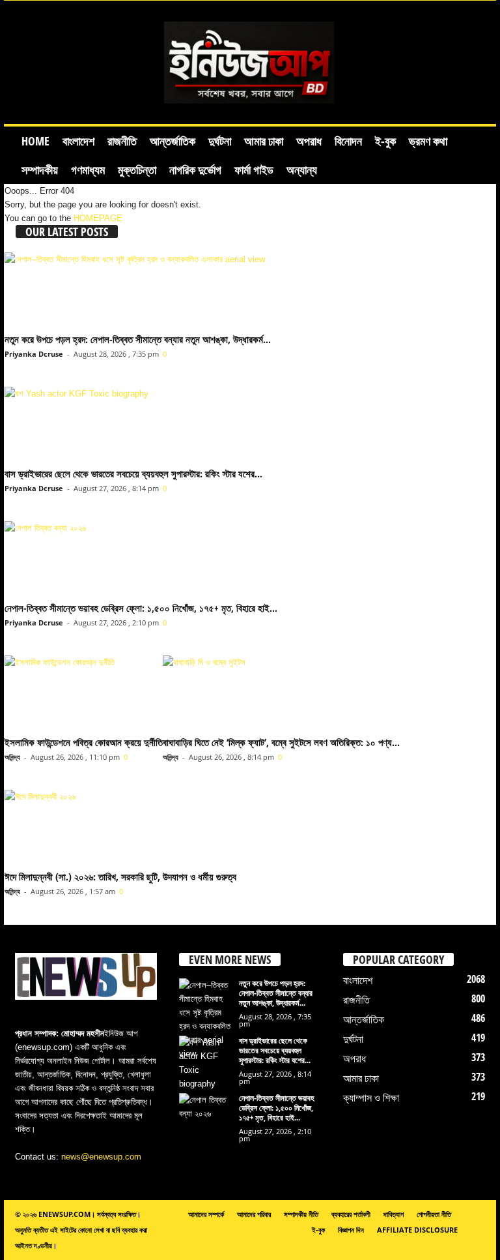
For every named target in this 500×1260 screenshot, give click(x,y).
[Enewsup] (250, 62)
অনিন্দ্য (12, 757)
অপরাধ (309, 141)
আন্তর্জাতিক (172, 141)
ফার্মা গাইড (253, 169)
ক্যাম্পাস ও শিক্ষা (371, 1097)
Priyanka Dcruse (34, 354)
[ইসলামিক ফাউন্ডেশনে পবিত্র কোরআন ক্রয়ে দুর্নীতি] (84, 693)
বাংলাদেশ (78, 141)
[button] (476, 155)
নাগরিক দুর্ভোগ (195, 169)
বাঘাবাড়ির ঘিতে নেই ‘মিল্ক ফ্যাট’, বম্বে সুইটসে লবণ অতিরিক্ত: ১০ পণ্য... (281, 742)
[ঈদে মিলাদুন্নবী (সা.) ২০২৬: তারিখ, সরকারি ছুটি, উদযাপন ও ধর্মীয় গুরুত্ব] (120, 827)
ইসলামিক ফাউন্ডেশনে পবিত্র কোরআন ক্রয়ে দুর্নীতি (84, 742)
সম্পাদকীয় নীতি (301, 1214)
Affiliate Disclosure (417, 1230)
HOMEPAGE (98, 218)
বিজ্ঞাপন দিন (351, 1230)
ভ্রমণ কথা (428, 141)
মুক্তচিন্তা (137, 169)
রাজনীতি (122, 141)
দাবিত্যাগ (393, 1214)
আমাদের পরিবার (254, 1214)
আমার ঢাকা (263, 141)
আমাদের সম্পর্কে (206, 1214)
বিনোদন (348, 141)
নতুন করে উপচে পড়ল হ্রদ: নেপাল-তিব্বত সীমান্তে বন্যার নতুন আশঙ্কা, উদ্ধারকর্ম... (138, 339)
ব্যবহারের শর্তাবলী (350, 1214)
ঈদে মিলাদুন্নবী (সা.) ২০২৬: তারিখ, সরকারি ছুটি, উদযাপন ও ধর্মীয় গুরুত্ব (120, 876)
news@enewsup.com (101, 1157)
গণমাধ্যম (88, 169)
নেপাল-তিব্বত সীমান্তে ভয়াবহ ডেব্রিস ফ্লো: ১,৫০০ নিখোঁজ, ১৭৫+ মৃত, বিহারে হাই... (141, 607)
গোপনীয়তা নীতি (434, 1214)
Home (35, 141)
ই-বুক (385, 141)
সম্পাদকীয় (39, 169)
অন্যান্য (301, 169)
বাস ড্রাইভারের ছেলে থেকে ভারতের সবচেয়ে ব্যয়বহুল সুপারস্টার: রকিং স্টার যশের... (133, 473)
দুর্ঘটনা (219, 141)
